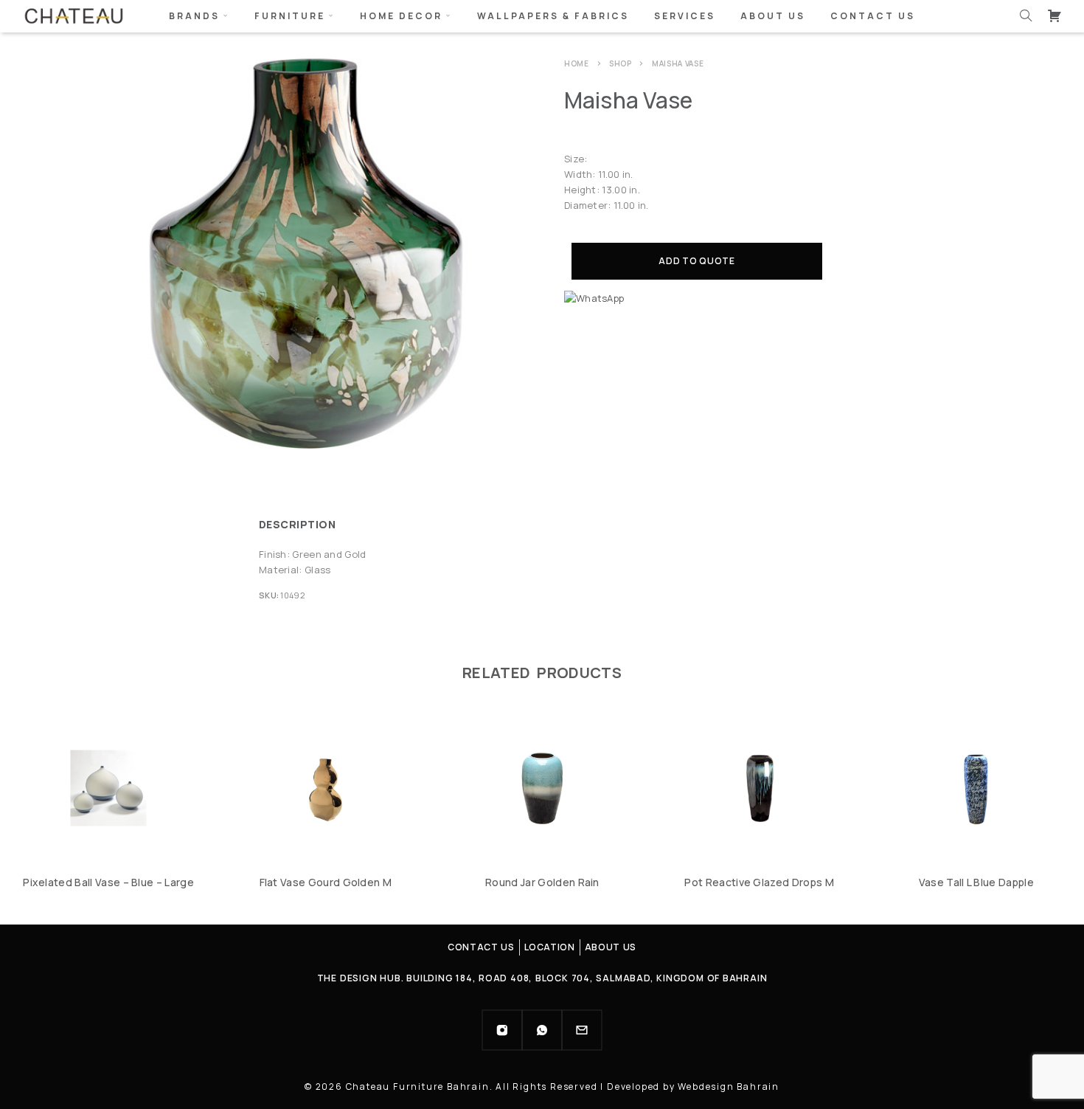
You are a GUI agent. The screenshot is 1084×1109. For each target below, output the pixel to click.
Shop (620, 63)
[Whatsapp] (542, 1030)
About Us (772, 16)
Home (576, 63)
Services (684, 16)
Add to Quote (697, 261)
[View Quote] (1054, 15)
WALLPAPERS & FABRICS (553, 16)
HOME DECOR (401, 16)
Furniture (289, 16)
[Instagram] (502, 1030)
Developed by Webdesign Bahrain (693, 1086)
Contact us (872, 16)
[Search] (1025, 15)
